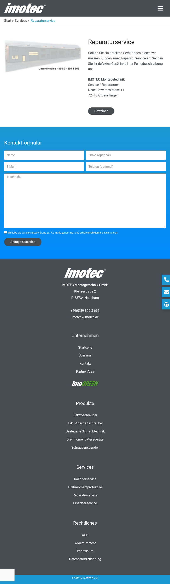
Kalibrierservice (85, 479)
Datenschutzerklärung (34, 232)
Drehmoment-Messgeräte (85, 439)
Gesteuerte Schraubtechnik (85, 431)
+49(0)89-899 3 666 (85, 311)
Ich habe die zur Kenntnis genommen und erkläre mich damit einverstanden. (62, 232)
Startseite (85, 347)
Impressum (85, 551)
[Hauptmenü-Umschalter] (160, 8)
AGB (85, 535)
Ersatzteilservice (85, 503)
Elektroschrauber (85, 415)
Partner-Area (85, 371)
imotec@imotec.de (85, 317)
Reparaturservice (85, 495)
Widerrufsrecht (85, 543)
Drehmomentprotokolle (85, 487)
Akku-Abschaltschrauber (85, 423)
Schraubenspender (85, 447)
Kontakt (85, 363)
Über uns (85, 355)
